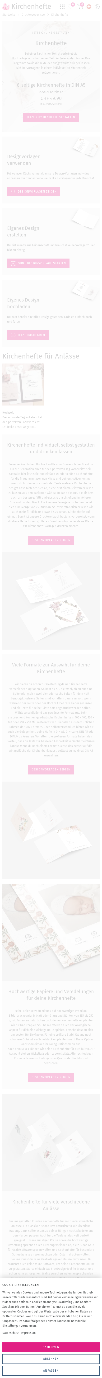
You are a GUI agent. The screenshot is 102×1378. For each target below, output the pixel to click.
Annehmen (51, 1347)
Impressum (28, 1333)
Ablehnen (51, 1358)
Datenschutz (10, 1333)
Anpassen (51, 1370)
